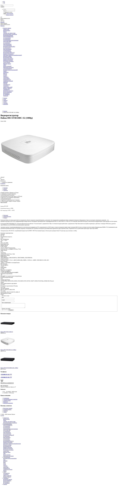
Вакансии (5, 401)
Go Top (2, 415)
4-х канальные (6, 42)
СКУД (5, 83)
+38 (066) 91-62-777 (5, 108)
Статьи (5, 101)
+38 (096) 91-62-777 (5, 106)
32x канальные (7, 51)
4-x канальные (7, 38)
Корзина (2, 22)
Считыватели (6, 84)
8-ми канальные (7, 44)
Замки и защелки (7, 87)
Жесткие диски (7, 63)
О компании (6, 398)
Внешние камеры (7, 56)
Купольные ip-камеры (8, 61)
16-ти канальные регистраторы (10, 40)
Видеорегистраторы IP (9, 46)
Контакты (5, 104)
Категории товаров (7, 408)
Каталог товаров (7, 28)
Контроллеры (6, 30)
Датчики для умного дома (9, 33)
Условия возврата (7, 409)
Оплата (5, 189)
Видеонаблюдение (8, 35)
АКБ (4, 65)
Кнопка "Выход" (7, 88)
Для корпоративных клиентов (10, 399)
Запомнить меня (8, 12)
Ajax (4, 71)
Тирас (5, 76)
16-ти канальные (7, 45)
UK (4, 2)
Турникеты (5, 85)
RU (4, 1)
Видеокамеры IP (7, 57)
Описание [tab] (5, 215)
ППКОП (5, 72)
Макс (5, 73)
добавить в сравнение (7, 182)
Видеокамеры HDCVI (9, 52)
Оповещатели (7, 79)
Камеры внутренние (8, 60)
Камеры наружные (8, 58)
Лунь (5, 74)
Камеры (5, 95)
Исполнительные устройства (10, 34)
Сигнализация (7, 68)
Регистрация (10, 13)
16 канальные (7, 50)
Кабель (5, 82)
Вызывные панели (8, 90)
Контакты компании (8, 403)
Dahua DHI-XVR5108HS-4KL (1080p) (9, 367)
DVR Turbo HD (7, 41)
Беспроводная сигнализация (10, 69)
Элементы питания (8, 81)
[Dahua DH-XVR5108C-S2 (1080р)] (28, 176)
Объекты (5, 100)
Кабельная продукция (8, 67)
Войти (5, 13)
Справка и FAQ (7, 400)
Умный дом (6, 29)
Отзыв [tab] (5, 217)
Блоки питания (7, 66)
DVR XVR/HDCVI (8, 36)
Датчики (5, 77)
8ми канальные (7, 49)
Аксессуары (6, 62)
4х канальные (7, 47)
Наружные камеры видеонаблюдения (12, 55)
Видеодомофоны (7, 92)
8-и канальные (7, 39)
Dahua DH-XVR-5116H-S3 (7, 331)
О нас (4, 99)
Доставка (5, 103)
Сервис (5, 412)
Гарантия (5, 190)
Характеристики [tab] (7, 216)
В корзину (3, 183)
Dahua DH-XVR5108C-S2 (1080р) (8, 349)
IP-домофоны (6, 94)
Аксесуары (6, 78)
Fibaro (5, 31)
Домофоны (6, 89)
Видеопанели (6, 93)
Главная (5, 98)
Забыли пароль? (9, 14)
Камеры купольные (8, 54)
